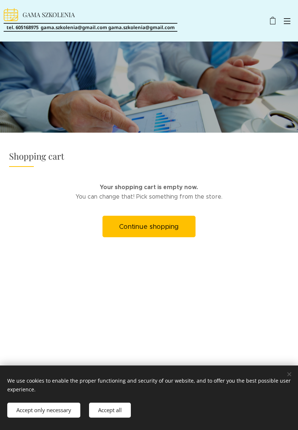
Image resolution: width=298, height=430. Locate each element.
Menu (287, 20)
